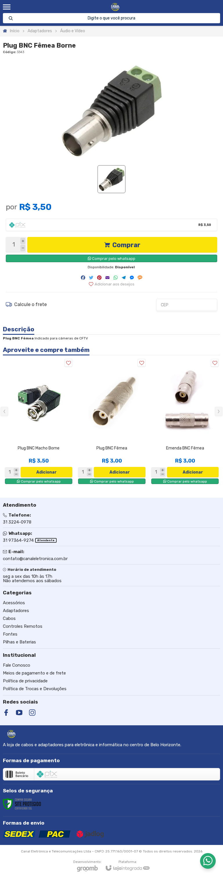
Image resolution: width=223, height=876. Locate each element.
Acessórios (14, 602)
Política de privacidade (25, 680)
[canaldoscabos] (115, 7)
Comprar (126, 245)
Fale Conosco (16, 665)
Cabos (9, 618)
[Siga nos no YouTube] (19, 712)
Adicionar (46, 472)
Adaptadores (40, 30)
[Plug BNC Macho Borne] (38, 421)
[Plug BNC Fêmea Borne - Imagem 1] (111, 179)
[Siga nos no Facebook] (6, 712)
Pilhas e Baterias (19, 642)
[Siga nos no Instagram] (32, 712)
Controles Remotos (22, 626)
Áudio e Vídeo (72, 30)
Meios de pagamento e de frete (34, 673)
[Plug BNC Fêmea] (111, 421)
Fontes (10, 634)
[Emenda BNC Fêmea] (185, 421)
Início (14, 30)
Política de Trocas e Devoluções (34, 688)
